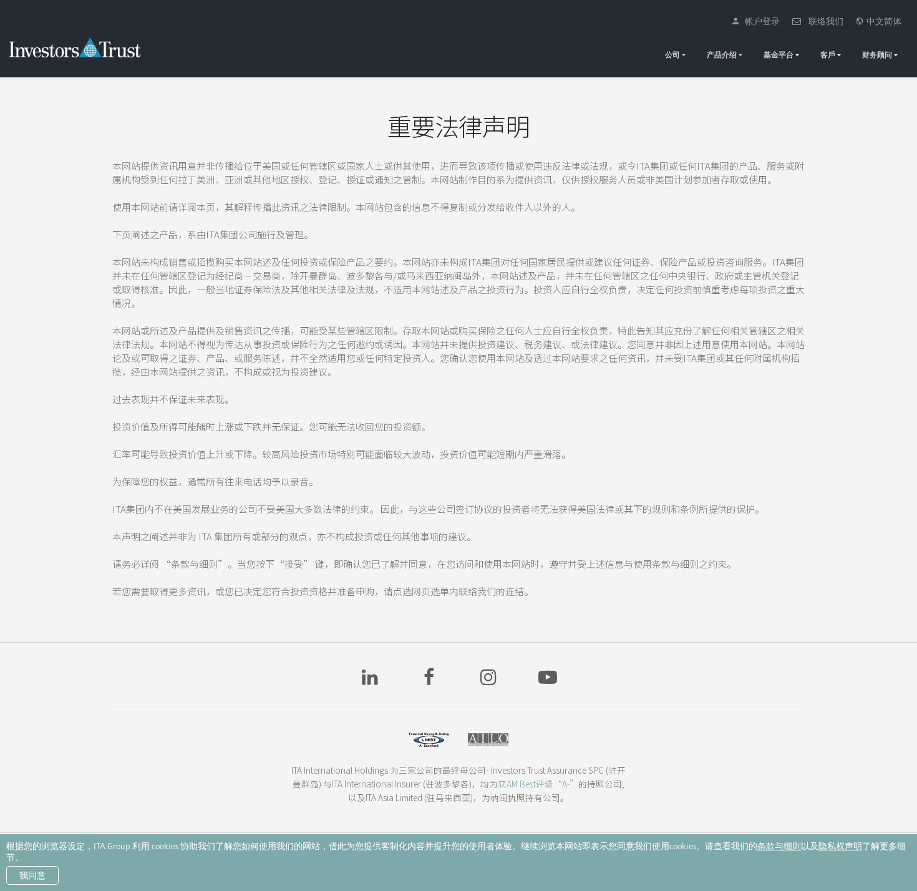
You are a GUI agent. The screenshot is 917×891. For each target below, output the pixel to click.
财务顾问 (877, 54)
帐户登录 (759, 21)
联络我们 (823, 21)
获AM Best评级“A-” (538, 783)
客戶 (827, 54)
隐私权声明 (840, 846)
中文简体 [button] (882, 21)
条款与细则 (779, 846)
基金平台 (778, 54)
